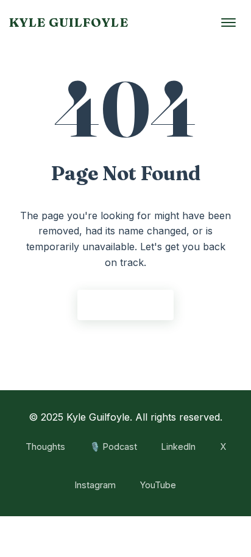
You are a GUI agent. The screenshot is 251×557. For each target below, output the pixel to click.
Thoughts (45, 446)
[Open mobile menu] (228, 22)
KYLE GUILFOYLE (69, 22)
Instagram (95, 485)
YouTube (158, 485)
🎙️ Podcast (113, 446)
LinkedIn (178, 446)
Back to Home (125, 304)
